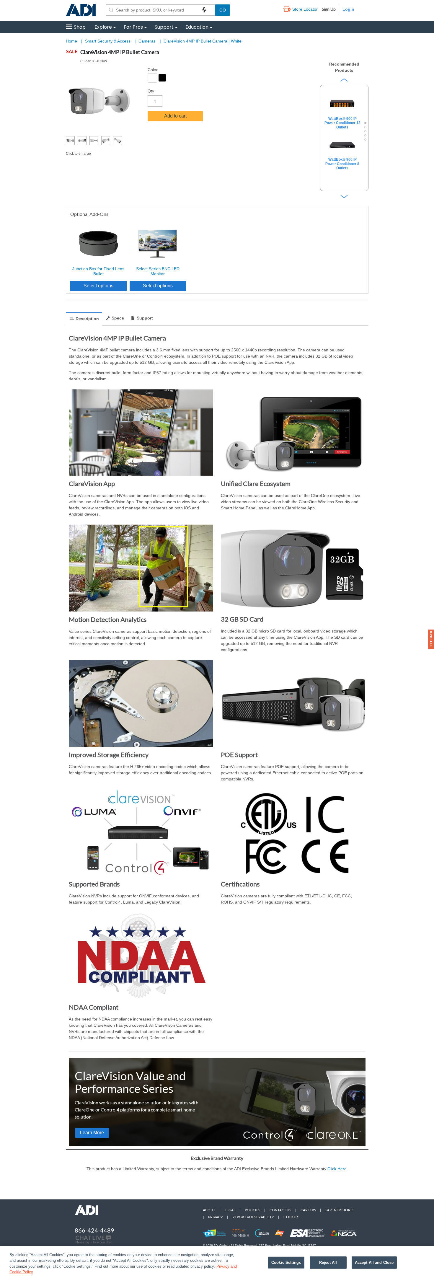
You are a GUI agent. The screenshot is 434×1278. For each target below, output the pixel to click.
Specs (118, 318)
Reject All (328, 1262)
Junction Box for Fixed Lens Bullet (98, 271)
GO (222, 10)
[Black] (162, 77)
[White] (152, 78)
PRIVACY (215, 1217)
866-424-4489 (94, 1230)
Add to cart (175, 115)
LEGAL (230, 1210)
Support (164, 27)
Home (71, 41)
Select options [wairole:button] (98, 285)
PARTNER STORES (339, 1210)
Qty (151, 91)
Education (196, 27)
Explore (103, 27)
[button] (431, 639)
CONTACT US (280, 1210)
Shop (80, 27)
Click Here (337, 1168)
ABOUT (209, 1210)
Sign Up (329, 9)
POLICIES (252, 1210)
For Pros (133, 27)
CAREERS (308, 1210)
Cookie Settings (286, 1262)
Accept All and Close (374, 1262)
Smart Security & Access (108, 41)
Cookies (291, 1217)
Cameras (147, 41)
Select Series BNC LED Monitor (158, 271)
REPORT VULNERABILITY (253, 1217)
